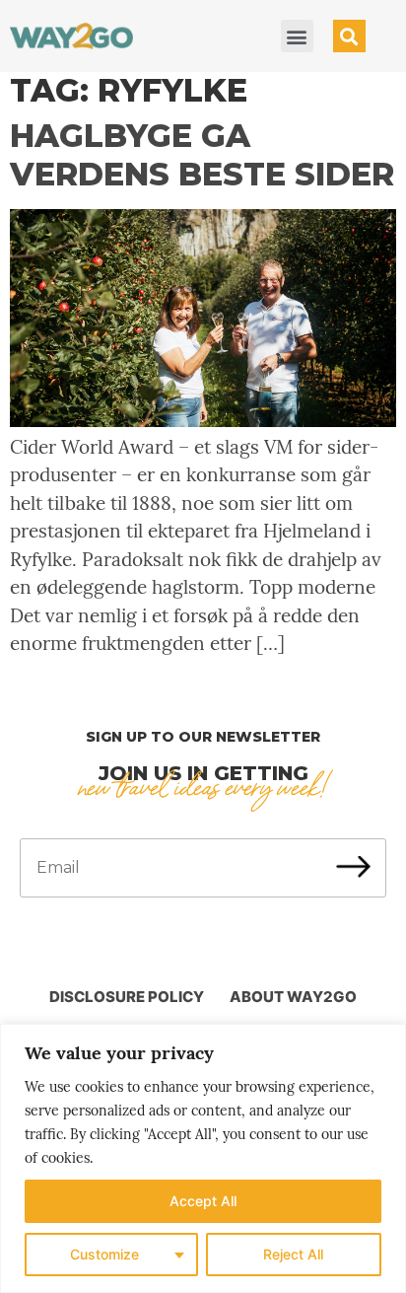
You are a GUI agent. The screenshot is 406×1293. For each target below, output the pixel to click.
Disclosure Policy (126, 996)
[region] (203, 1158)
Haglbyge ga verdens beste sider (202, 154)
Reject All (293, 1254)
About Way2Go (293, 996)
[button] (297, 36)
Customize (104, 1254)
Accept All (203, 1200)
